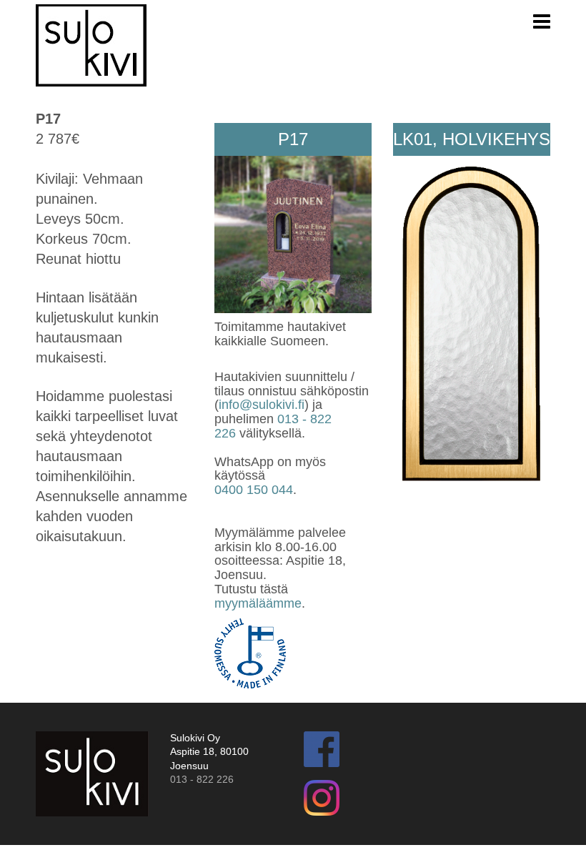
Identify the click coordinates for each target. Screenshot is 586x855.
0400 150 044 (253, 490)
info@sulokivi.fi (261, 404)
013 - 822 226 (202, 779)
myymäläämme (258, 603)
